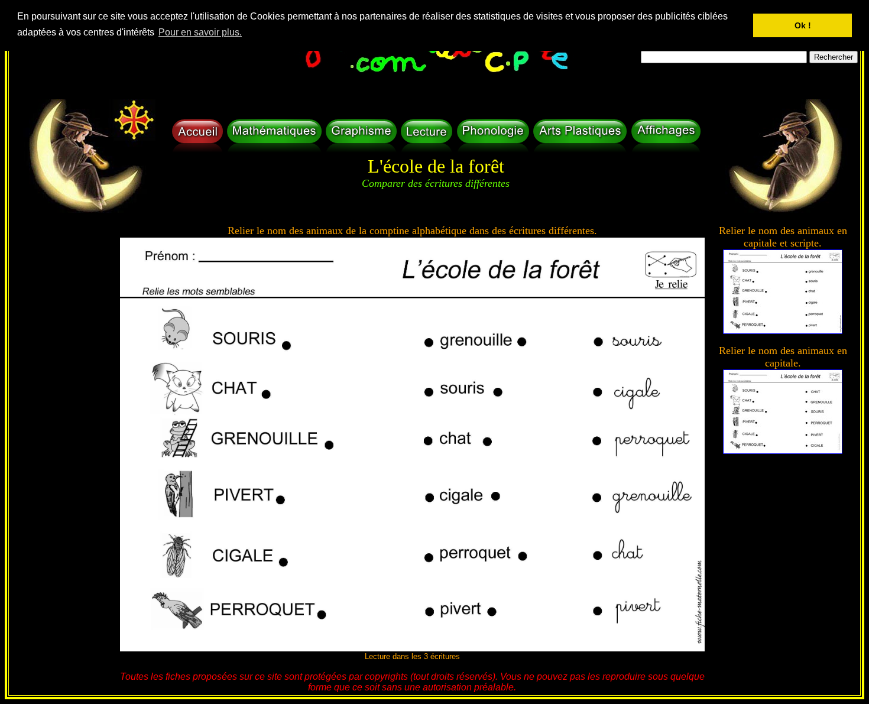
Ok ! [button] (803, 25)
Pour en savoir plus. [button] (200, 32)
